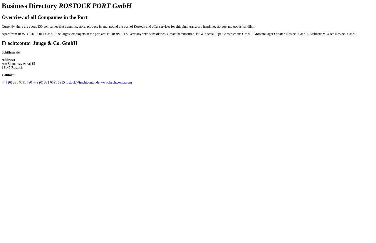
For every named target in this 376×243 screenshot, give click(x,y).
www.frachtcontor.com (116, 82)
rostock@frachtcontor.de (82, 82)
